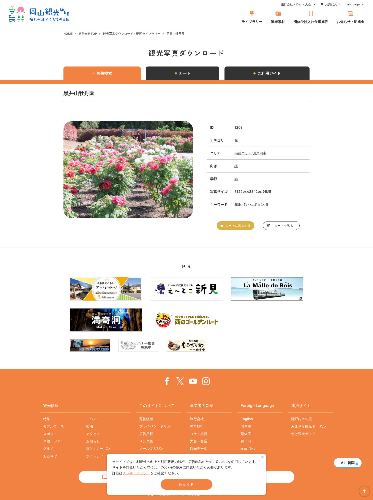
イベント (93, 419)
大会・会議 (198, 441)
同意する (186, 484)
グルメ (48, 448)
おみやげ (50, 456)
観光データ (198, 448)
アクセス (93, 434)
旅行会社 (197, 419)
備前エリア (243, 153)
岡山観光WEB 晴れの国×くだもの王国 (39, 14)
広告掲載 (146, 434)
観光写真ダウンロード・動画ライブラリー (131, 33)
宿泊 (89, 426)
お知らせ (93, 441)
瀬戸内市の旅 (301, 419)
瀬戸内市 (259, 153)
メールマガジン (151, 448)
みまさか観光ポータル (308, 426)
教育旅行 (197, 426)
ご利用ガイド (269, 73)
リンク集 (146, 441)
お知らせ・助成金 (350, 21)
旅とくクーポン (98, 448)
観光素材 (278, 21)
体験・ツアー (53, 441)
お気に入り (332, 4)
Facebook (167, 381)
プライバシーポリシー (156, 426)
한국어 (246, 441)
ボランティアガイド (101, 456)
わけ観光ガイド (303, 434)
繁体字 (246, 434)
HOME (68, 33)
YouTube (193, 381)
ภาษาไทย (248, 448)
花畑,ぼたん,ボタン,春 (251, 204)
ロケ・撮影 (198, 434)
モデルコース (53, 426)
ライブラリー (252, 21)
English (247, 419)
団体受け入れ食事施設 (311, 21)
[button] (356, 462)
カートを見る (283, 225)
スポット (50, 434)
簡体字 (246, 426)
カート (185, 73)
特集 (46, 419)
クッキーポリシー (136, 473)
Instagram (206, 381)
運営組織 (146, 419)
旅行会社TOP (88, 33)
